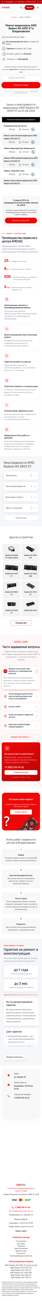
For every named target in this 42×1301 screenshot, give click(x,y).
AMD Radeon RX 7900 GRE (21, 1273)
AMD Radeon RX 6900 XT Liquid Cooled (21, 1265)
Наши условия (21, 1191)
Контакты (21, 1253)
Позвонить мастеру (21, 772)
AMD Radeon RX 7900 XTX (21, 1268)
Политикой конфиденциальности (25, 91)
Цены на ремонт (21, 1248)
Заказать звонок (21, 812)
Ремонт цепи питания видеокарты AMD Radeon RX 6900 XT (20, 137)
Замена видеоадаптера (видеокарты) (19, 148)
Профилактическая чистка (15, 126)
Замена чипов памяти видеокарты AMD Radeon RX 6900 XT (20, 182)
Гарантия (21, 1246)
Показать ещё (21, 518)
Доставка (21, 1243)
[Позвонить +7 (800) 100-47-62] (21, 7)
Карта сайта (21, 1231)
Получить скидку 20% (20, 220)
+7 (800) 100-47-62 (14, 767)
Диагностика (21, 1251)
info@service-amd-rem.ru (22, 1211)
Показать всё (21, 623)
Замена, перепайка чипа (14, 171)
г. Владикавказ (9, 2)
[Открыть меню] (37, 7)
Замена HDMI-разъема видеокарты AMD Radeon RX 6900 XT (21, 159)
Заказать (33, 129)
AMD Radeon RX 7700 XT (21, 1277)
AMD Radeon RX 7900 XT (21, 1270)
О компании (21, 1241)
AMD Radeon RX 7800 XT (21, 1275)
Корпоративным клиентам (21, 1256)
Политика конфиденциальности (21, 1188)
